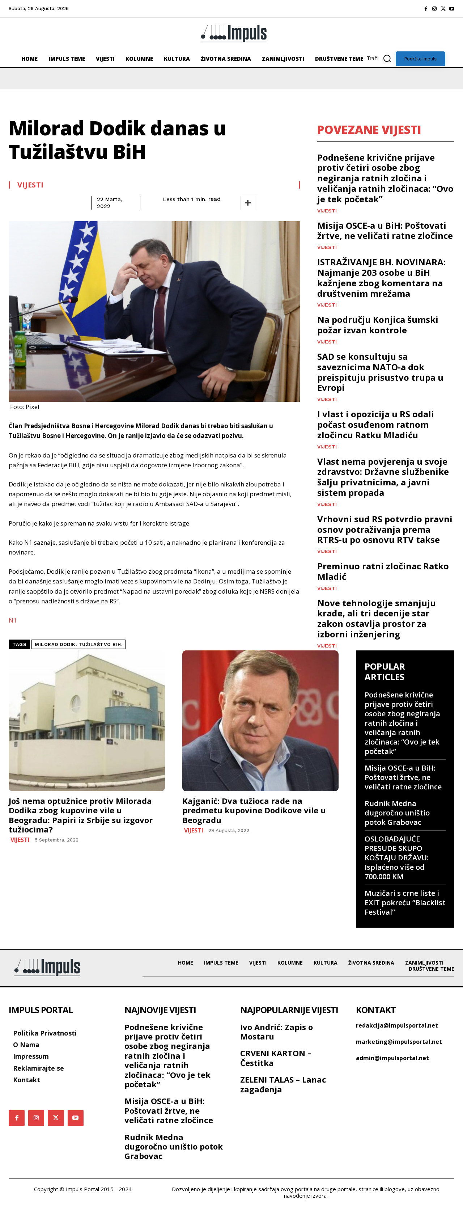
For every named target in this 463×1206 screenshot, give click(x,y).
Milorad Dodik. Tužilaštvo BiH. (78, 644)
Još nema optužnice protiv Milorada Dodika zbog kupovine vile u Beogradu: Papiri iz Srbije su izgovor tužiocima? (81, 815)
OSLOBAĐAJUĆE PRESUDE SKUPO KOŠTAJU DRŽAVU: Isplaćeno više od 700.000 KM (397, 857)
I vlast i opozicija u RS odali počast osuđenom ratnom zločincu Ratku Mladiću (375, 424)
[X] (443, 8)
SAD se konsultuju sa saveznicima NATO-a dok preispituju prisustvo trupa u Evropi (380, 371)
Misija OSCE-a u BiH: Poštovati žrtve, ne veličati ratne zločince (385, 230)
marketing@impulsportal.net (399, 1042)
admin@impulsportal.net (392, 1058)
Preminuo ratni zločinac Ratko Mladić (383, 571)
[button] (381, 58)
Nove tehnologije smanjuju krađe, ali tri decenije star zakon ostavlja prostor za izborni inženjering (376, 618)
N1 (13, 620)
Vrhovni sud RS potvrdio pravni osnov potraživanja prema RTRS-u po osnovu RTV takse (385, 529)
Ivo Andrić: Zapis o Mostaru (276, 1031)
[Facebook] (425, 8)
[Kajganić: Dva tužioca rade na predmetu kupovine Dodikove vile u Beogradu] (260, 720)
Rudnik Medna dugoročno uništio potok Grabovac (397, 812)
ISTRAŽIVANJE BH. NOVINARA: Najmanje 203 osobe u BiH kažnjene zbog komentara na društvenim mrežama (381, 277)
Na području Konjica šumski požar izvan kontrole (377, 324)
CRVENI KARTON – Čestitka (275, 1057)
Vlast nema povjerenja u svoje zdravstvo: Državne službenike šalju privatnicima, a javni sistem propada (383, 476)
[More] (247, 203)
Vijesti (30, 185)
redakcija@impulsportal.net (397, 1025)
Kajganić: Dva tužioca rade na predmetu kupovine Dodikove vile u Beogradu (254, 810)
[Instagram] (434, 8)
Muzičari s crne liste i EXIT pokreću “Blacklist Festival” (405, 902)
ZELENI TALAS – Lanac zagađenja (283, 1084)
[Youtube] (451, 8)
